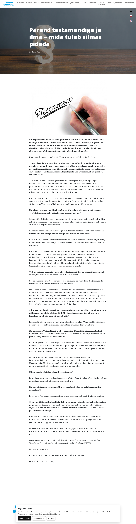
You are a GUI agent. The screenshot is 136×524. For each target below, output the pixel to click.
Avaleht (20, 3)
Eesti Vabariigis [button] (61, 3)
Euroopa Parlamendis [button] (42, 3)
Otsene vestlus (101, 4)
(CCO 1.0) (50, 461)
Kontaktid (129, 3)
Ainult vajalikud (39, 518)
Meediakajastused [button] (114, 3)
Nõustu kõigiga (24, 518)
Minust (29, 3)
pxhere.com (39, 461)
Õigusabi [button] (92, 3)
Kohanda (51, 518)
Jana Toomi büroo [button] (78, 3)
